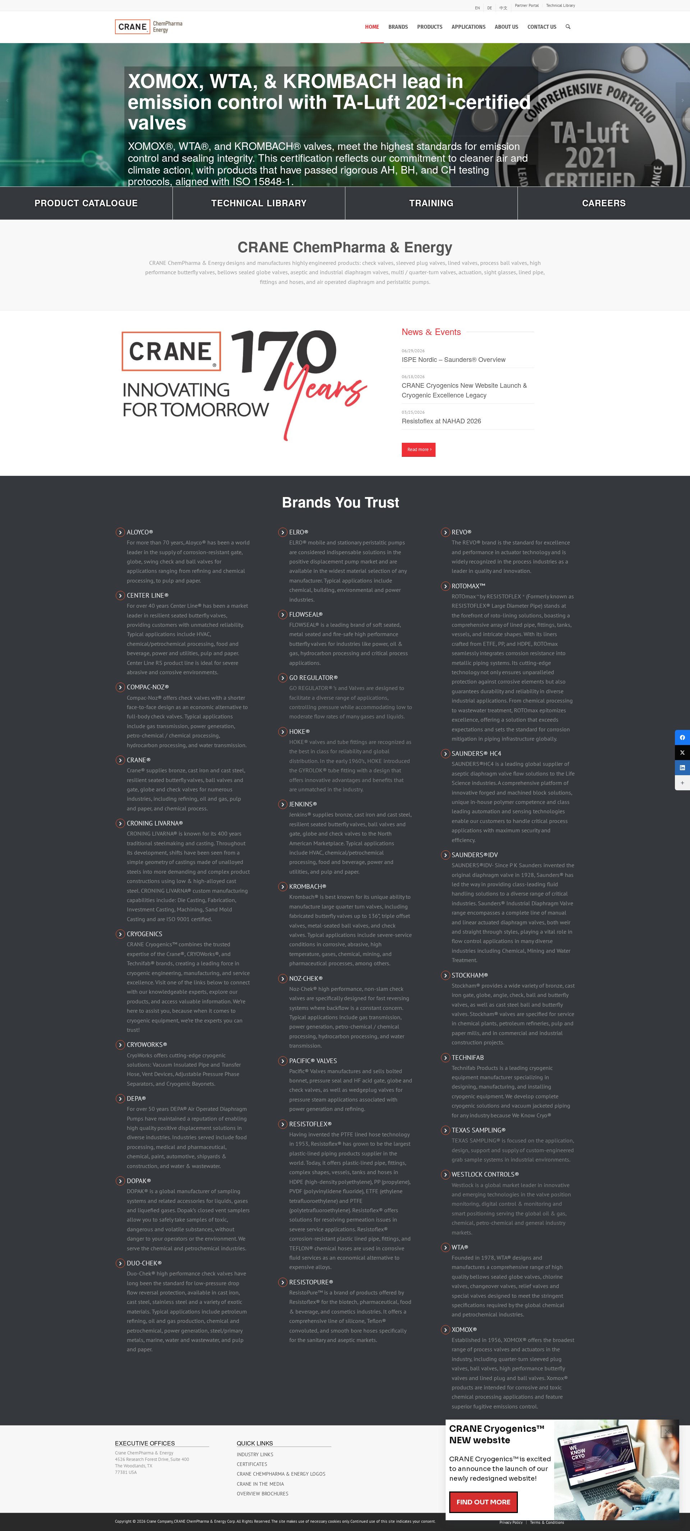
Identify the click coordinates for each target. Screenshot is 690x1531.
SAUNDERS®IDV (475, 855)
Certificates (252, 1464)
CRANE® (139, 760)
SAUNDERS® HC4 (476, 753)
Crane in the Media (260, 1484)
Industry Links (255, 1454)
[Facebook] (682, 737)
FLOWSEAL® (306, 614)
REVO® (462, 532)
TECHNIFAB (468, 1057)
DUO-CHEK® (144, 1263)
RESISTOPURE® (311, 1282)
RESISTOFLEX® (310, 1124)
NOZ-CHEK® (306, 978)
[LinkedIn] (682, 767)
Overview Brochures (262, 1493)
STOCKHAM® (470, 975)
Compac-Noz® (148, 687)
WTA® (460, 1247)
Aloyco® (140, 532)
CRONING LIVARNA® (155, 823)
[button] (7, 100)
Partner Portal (527, 5)
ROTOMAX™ (468, 586)
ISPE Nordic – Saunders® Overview (454, 359)
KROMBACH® (308, 886)
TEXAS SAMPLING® (479, 1130)
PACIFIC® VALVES (313, 1061)
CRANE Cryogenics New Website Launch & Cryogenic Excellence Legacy (464, 389)
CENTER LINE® (148, 595)
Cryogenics (144, 934)
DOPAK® (139, 1181)
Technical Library (560, 5)
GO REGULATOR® (313, 677)
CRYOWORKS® (147, 1044)
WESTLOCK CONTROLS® (485, 1174)
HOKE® (299, 731)
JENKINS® (303, 804)
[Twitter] (682, 752)
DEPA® (136, 1098)
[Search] (568, 27)
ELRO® (299, 532)
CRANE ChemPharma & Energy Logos (281, 1474)
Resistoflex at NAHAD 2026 (441, 420)
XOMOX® (464, 1329)
